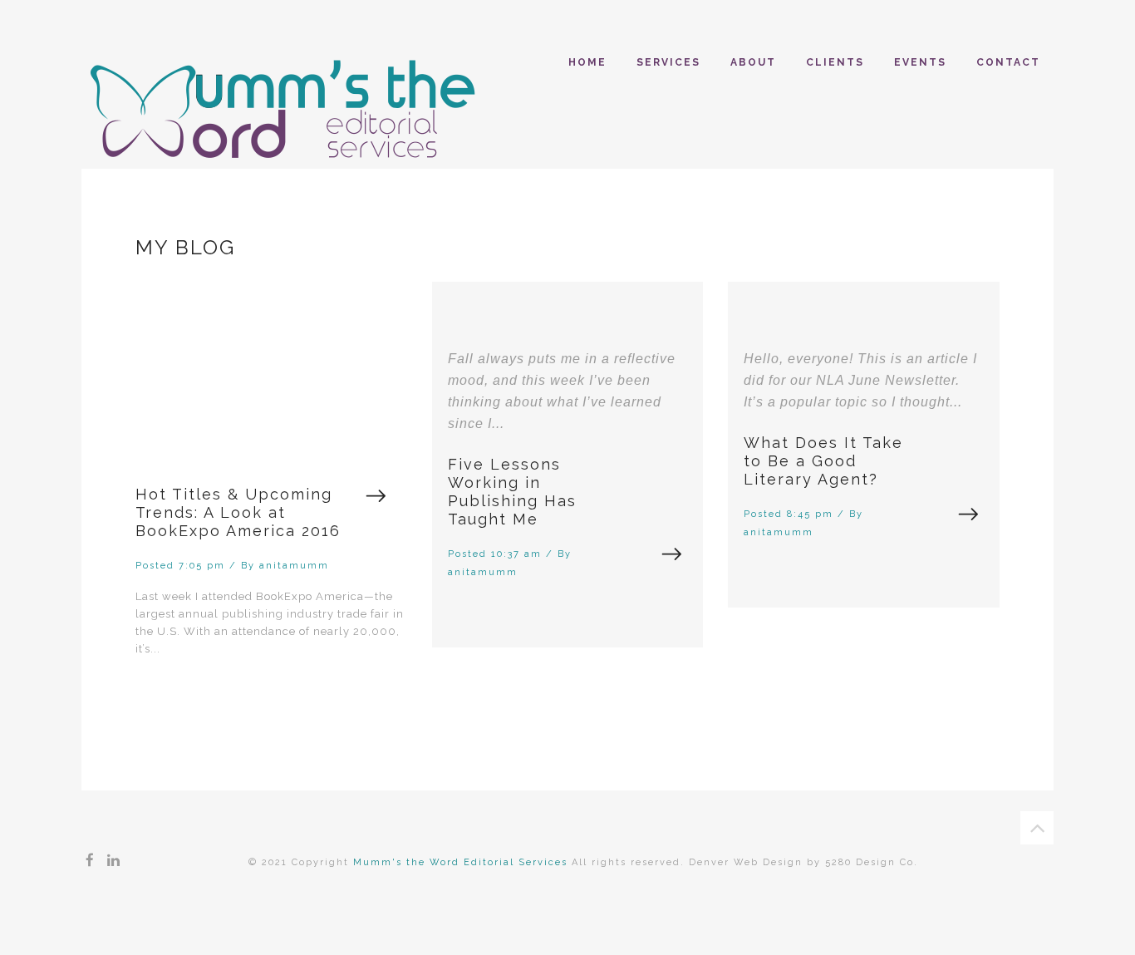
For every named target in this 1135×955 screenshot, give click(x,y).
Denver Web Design (746, 862)
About (753, 62)
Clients (835, 62)
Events (920, 62)
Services (668, 62)
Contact (1008, 62)
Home (587, 62)
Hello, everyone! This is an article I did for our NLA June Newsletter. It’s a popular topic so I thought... (860, 380)
